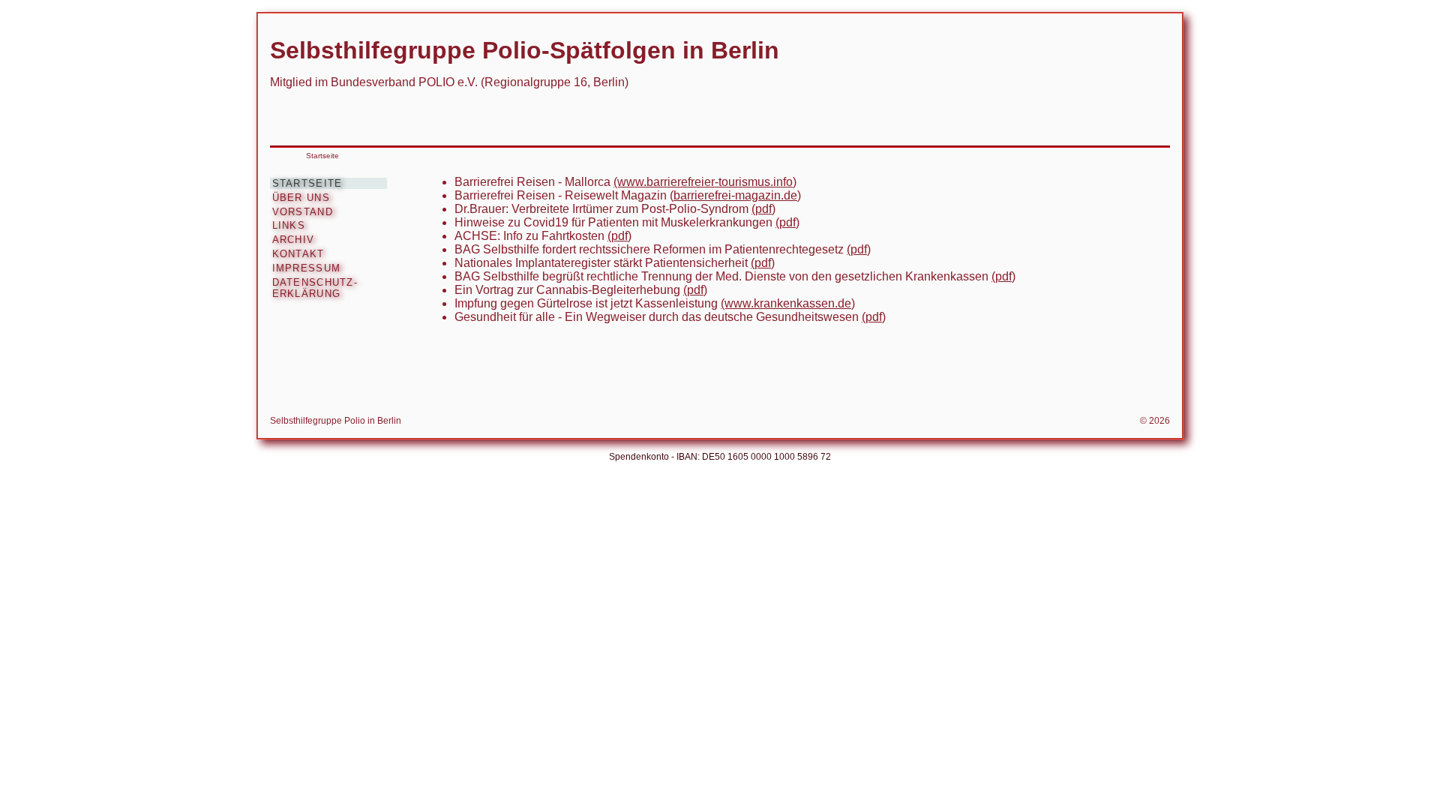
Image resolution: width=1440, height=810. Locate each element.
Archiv (293, 239)
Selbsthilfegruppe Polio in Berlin (335, 421)
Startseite (322, 156)
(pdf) (764, 208)
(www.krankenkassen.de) (788, 303)
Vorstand (302, 212)
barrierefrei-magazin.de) (737, 195)
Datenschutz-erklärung (315, 288)
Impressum (306, 268)
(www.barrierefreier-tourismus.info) (705, 182)
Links (288, 225)
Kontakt (298, 254)
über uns (301, 197)
